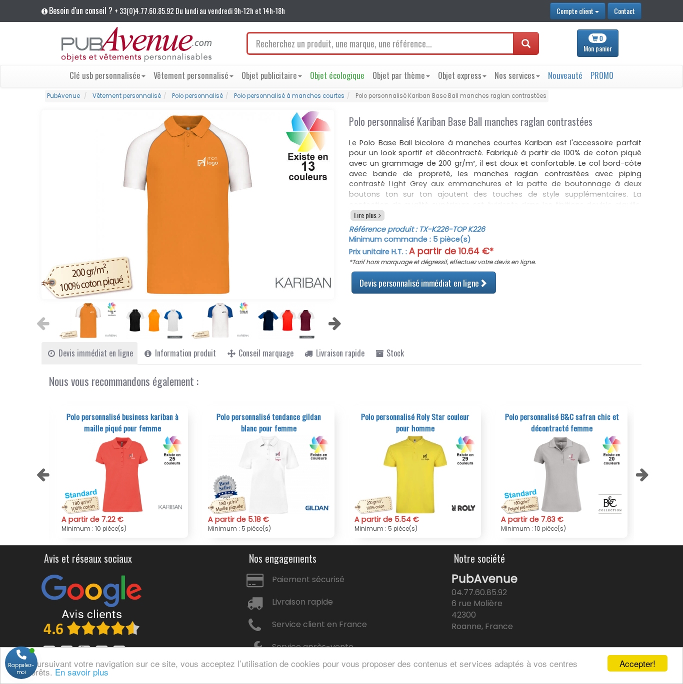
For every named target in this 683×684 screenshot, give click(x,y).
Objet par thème (398, 75)
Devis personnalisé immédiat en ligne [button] (420, 282)
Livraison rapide (302, 602)
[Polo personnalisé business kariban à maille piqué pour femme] (122, 474)
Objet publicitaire (269, 75)
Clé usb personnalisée (105, 75)
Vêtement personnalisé (191, 75)
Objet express (460, 75)
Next (333, 321)
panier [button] (598, 43)
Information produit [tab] (184, 353)
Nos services (514, 75)
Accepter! (638, 663)
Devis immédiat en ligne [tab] (94, 353)
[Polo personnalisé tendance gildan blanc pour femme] (269, 474)
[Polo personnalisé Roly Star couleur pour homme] (415, 474)
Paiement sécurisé (308, 579)
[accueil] (137, 44)
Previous (41, 321)
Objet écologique (337, 75)
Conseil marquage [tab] (265, 353)
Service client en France (319, 624)
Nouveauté (565, 75)
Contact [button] (624, 10)
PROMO (602, 75)
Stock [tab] (394, 353)
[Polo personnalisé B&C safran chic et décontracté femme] (561, 474)
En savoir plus (81, 672)
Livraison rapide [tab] (339, 353)
